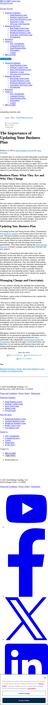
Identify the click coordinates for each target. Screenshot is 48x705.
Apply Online (10, 455)
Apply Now (16, 1)
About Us (4, 432)
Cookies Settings (24, 693)
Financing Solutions (8, 398)
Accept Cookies (24, 700)
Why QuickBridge (12, 436)
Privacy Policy (24, 393)
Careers (8, 440)
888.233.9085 (5, 1)
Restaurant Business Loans (15, 419)
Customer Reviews (12, 438)
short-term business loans (33, 369)
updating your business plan (11, 371)
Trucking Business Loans (15, 421)
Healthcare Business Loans (15, 423)
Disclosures (35, 393)
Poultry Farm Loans (12, 425)
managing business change (11, 369)
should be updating (10, 234)
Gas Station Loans (12, 428)
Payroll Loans (10, 410)
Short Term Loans (12, 406)
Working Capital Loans (14, 404)
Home (7, 117)
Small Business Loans (13, 402)
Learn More (31, 688)
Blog (12, 117)
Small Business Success (24, 117)
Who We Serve (6, 415)
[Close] (45, 677)
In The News (10, 445)
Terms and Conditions (8, 393)
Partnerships (9, 443)
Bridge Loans (10, 408)
